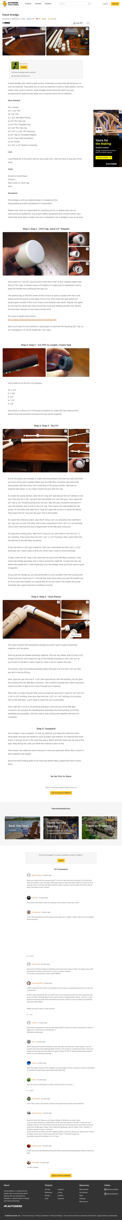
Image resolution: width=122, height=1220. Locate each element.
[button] (88, 23)
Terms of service (28, 1216)
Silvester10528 (37, 983)
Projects (28, 4)
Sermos (7, 19)
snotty (34, 1080)
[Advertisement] (107, 138)
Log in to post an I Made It (61, 793)
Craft (46, 1198)
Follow (23, 67)
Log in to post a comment (61, 1175)
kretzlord (35, 898)
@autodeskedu (112, 1194)
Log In (105, 4)
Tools (23, 19)
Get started (83, 1192)
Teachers (48, 4)
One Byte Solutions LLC (22, 76)
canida (34, 1063)
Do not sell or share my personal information (80, 1216)
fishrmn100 (36, 964)
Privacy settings (56, 1216)
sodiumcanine (37, 1113)
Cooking (60, 1189)
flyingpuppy (36, 912)
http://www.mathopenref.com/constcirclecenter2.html (32, 319)
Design (47, 1195)
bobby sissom (37, 1146)
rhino (33, 1042)
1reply (30, 1015)
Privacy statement (42, 1216)
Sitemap (82, 1198)
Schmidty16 (36, 1099)
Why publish (83, 1189)
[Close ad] (120, 112)
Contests (38, 4)
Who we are (83, 1202)
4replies (31, 956)
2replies (31, 1090)
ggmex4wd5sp (37, 875)
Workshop (15, 19)
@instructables (112, 1189)
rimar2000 (35, 1163)
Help (81, 1195)
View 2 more (75, 635)
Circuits (47, 1189)
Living (60, 1192)
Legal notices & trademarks (107, 1216)
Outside (60, 1195)
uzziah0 (34, 1023)
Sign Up (115, 4)
